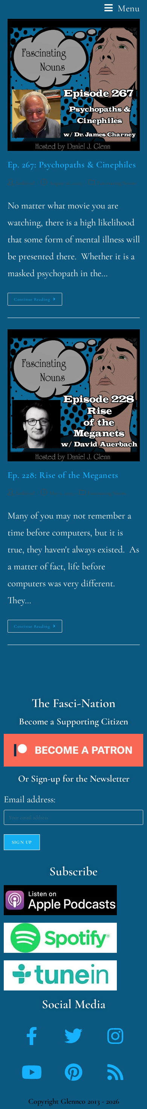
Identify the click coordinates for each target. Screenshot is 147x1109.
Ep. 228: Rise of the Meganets (63, 475)
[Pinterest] (73, 1072)
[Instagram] (115, 1036)
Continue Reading (38, 297)
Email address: (29, 799)
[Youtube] (32, 1072)
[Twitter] (73, 1036)
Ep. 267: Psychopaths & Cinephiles (72, 164)
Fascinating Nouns (116, 183)
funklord (25, 183)
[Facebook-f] (32, 1036)
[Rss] (115, 1072)
